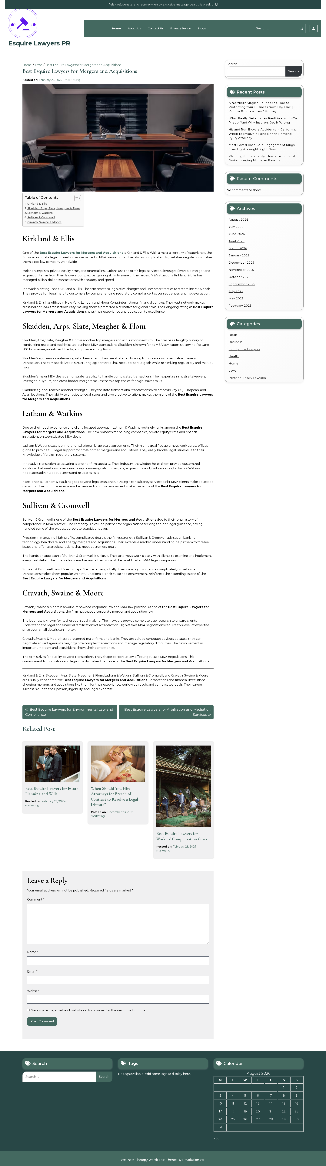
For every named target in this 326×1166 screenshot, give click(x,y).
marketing (72, 80)
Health (234, 356)
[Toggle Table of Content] (76, 198)
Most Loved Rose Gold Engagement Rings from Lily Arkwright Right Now (262, 147)
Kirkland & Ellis (37, 203)
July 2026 (236, 227)
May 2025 (236, 298)
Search (232, 64)
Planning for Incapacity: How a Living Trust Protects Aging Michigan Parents (262, 158)
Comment (36, 899)
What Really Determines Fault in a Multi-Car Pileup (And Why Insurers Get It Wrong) (263, 120)
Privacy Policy (180, 28)
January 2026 (239, 255)
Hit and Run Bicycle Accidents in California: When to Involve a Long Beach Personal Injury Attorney (262, 134)
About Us (134, 28)
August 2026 (238, 219)
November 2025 (241, 270)
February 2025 (240, 305)
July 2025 (236, 291)
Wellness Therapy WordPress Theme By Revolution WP (163, 1160)
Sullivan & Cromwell (41, 217)
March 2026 (238, 248)
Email (32, 971)
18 (233, 1111)
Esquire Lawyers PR (39, 43)
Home (116, 28)
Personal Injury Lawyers (247, 378)
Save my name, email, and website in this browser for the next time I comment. (90, 1010)
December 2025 (241, 262)
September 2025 (242, 284)
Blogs (202, 28)
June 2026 (237, 234)
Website (33, 991)
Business (235, 342)
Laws (232, 370)
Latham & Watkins (40, 213)
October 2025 (240, 277)
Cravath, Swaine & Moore (44, 222)
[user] (314, 28)
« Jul (217, 1138)
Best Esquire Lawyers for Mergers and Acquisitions (81, 253)
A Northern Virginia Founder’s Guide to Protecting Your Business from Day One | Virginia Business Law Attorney (261, 107)
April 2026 (236, 241)
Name (32, 952)
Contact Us (156, 28)
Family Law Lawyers (244, 349)
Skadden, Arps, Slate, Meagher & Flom (53, 208)
